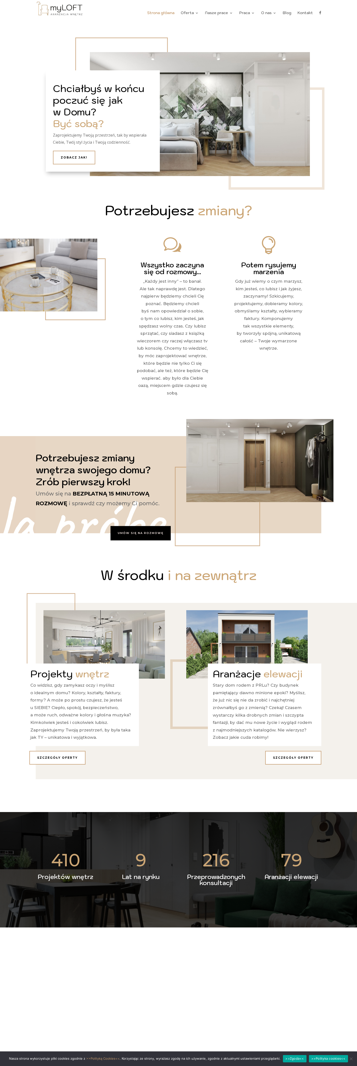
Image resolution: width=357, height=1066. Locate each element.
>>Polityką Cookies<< (103, 1058)
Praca (244, 13)
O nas (266, 13)
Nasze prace (216, 13)
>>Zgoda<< (294, 1058)
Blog (287, 13)
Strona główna (160, 13)
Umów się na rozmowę (140, 533)
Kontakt (305, 13)
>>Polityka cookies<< (328, 1058)
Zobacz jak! (74, 157)
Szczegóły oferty (57, 757)
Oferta (187, 13)
